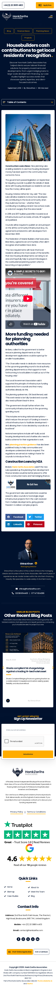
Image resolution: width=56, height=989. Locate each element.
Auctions (34, 659)
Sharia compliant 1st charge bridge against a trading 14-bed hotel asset (26, 669)
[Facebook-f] (18, 939)
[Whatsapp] (33, 939)
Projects (28, 37)
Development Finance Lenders (43, 662)
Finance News (23, 31)
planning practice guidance (23, 444)
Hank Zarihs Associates (23, 467)
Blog (9, 31)
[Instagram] (23, 939)
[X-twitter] (28, 939)
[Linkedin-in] (37, 939)
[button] (52, 102)
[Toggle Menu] (50, 16)
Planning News (42, 31)
